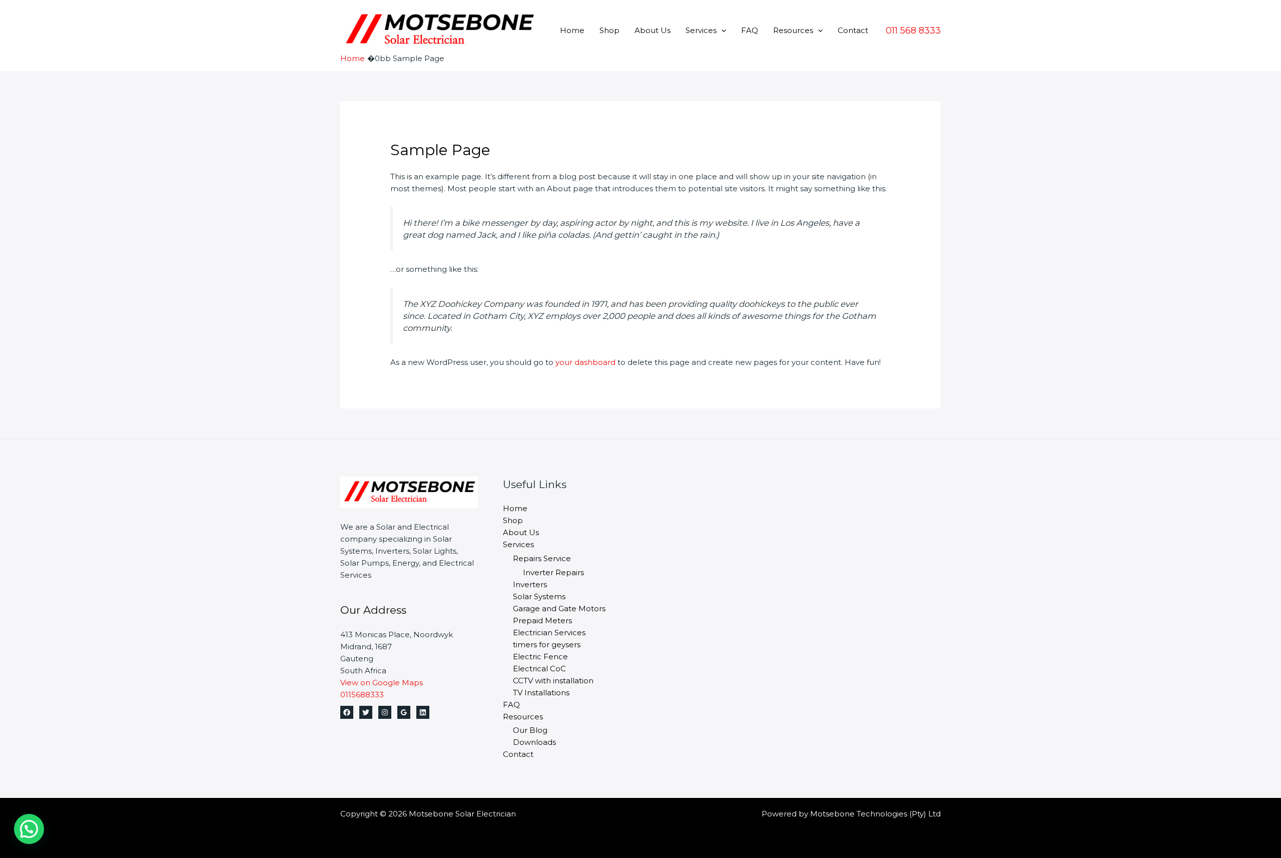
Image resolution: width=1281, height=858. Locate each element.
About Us (652, 30)
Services (701, 30)
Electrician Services (549, 632)
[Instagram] (384, 712)
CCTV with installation (553, 680)
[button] (721, 30)
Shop (609, 30)
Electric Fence (540, 656)
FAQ (749, 30)
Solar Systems (539, 596)
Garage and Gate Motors (559, 608)
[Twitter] (365, 712)
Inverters (530, 584)
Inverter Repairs (553, 572)
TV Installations (541, 692)
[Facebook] (346, 712)
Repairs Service (542, 558)
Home (572, 30)
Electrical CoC (539, 668)
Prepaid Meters (542, 620)
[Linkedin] (422, 712)
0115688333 (362, 694)
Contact (853, 30)
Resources (793, 30)
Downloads (534, 742)
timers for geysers (546, 644)
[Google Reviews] (403, 712)
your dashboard (585, 362)
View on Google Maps (381, 682)
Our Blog (530, 730)
